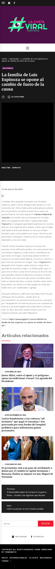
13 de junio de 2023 (13, 464)
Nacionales (8, 68)
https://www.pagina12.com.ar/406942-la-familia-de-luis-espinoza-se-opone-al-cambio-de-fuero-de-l (27, 322)
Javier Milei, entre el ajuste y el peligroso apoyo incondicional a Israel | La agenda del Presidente (27, 378)
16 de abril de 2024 (13, 372)
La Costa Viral (17, 97)
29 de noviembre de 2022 (15, 415)
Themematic (11, 552)
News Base (47, 549)
